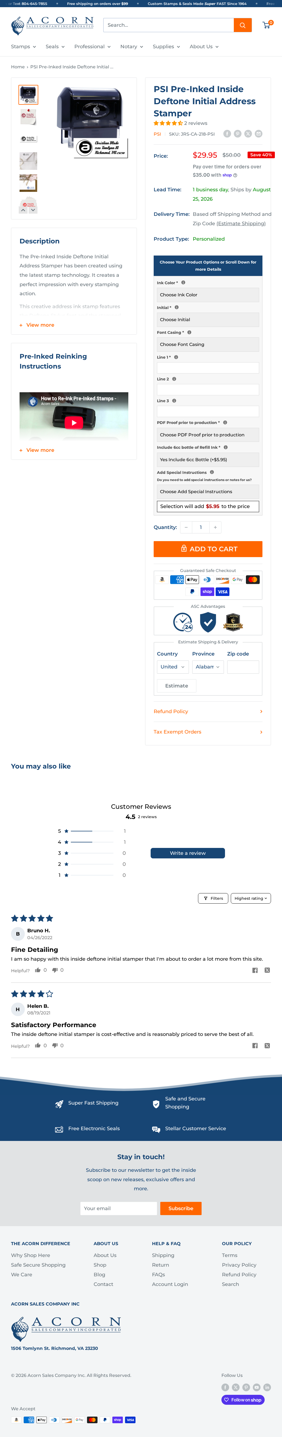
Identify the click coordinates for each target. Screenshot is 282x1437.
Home (18, 66)
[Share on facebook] (255, 971)
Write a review (188, 853)
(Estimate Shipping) (241, 224)
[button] (169, 123)
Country (167, 654)
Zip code (238, 654)
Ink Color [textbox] (208, 282)
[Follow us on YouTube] (257, 1387)
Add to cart (213, 549)
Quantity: (165, 527)
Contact (103, 1284)
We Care (21, 1275)
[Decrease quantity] (186, 527)
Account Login (170, 1284)
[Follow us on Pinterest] (246, 1387)
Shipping (163, 1255)
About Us (201, 47)
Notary (128, 47)
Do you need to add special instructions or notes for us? (204, 480)
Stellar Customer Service (195, 1129)
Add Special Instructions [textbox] (208, 475)
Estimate (176, 686)
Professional (89, 47)
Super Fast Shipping (93, 1103)
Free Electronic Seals (94, 1129)
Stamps (20, 47)
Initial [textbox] (208, 307)
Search (230, 1284)
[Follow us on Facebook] (225, 1387)
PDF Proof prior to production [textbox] (208, 422)
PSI (157, 134)
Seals (52, 47)
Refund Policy (171, 711)
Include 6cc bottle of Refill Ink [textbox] (208, 447)
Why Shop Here (30, 1255)
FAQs (158, 1275)
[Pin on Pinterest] (238, 133)
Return (160, 1265)
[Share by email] (258, 133)
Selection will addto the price (205, 506)
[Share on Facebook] (227, 133)
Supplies (163, 47)
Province (203, 654)
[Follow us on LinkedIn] (267, 1387)
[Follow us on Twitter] (236, 1387)
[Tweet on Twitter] (248, 133)
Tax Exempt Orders (177, 732)
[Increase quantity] (215, 527)
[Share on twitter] (267, 971)
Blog (99, 1275)
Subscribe (181, 1208)
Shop (100, 1265)
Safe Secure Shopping (38, 1265)
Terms (229, 1255)
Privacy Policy (239, 1265)
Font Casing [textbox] (208, 332)
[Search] (243, 25)
